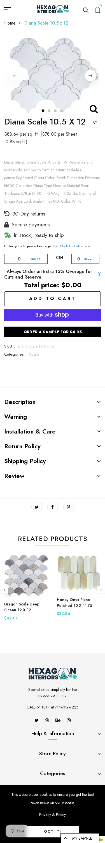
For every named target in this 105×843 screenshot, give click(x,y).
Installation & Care (30, 431)
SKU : (9, 346)
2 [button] (49, 110)
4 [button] (62, 110)
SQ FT (36, 259)
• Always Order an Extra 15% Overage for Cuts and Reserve (48, 274)
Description (20, 401)
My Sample (82, 838)
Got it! (52, 831)
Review (14, 475)
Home (10, 23)
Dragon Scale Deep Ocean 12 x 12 (21, 607)
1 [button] (43, 110)
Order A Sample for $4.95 (53, 332)
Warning (15, 416)
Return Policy (22, 446)
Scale (34, 354)
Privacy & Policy (52, 814)
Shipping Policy (25, 460)
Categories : (15, 354)
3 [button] (56, 110)
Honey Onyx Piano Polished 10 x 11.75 (74, 602)
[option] (52, 76)
